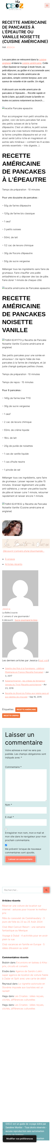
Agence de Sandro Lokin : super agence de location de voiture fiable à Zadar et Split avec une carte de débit (25, 975)
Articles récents (13, 564)
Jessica (10, 47)
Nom (8, 804)
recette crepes (11, 715)
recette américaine (26, 709)
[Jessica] (20, 605)
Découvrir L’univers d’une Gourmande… (23, 551)
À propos (10, 559)
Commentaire (13, 767)
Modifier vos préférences (19, 1138)
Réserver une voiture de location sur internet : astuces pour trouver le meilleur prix (24, 909)
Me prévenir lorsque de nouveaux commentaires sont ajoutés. (23, 850)
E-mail (9, 817)
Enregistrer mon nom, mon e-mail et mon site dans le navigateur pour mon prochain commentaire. (25, 836)
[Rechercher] (46, 890)
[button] (47, 5)
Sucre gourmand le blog (26, 620)
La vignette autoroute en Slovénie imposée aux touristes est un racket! (23, 987)
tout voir (43, 660)
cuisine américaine (31, 63)
